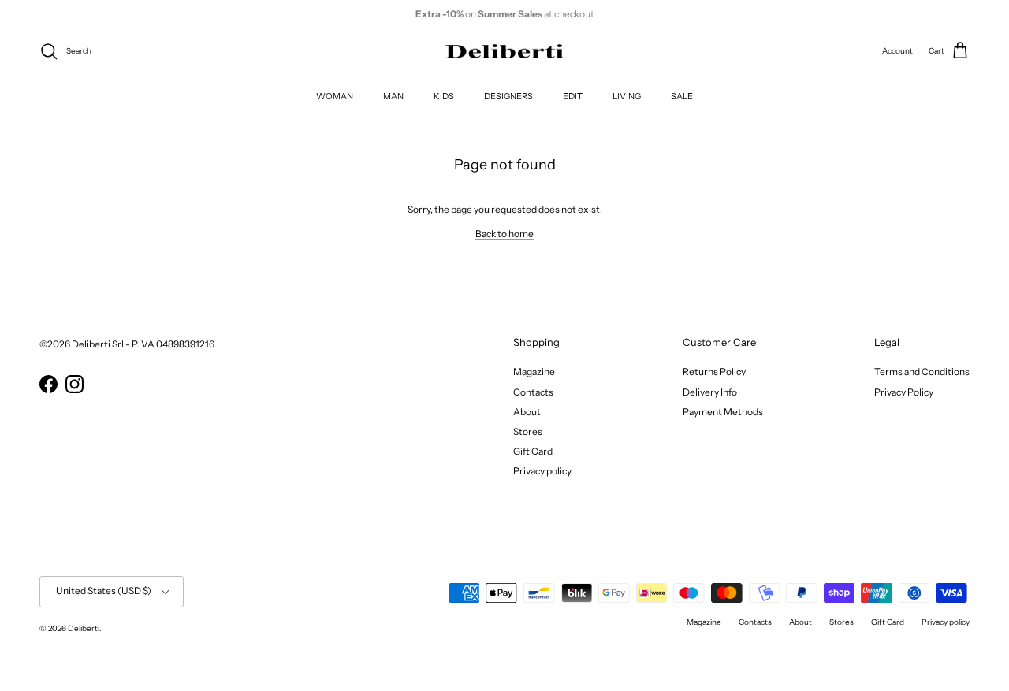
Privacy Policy (903, 392)
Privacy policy (542, 471)
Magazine (534, 371)
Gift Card (533, 451)
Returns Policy (714, 371)
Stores (527, 431)
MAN (393, 95)
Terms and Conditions (922, 371)
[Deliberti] (504, 51)
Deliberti (83, 628)
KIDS (444, 95)
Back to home (504, 234)
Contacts (533, 392)
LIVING (626, 95)
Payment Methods (723, 412)
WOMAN (334, 95)
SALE (682, 95)
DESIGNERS (508, 95)
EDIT (573, 95)
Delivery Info (710, 392)
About (527, 412)
